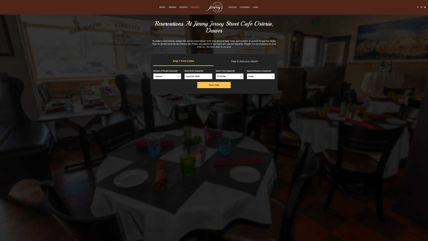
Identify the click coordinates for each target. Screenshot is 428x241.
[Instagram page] (421, 7)
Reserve (195, 7)
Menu (162, 7)
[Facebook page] (418, 7)
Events (183, 7)
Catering (245, 7)
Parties (232, 7)
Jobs (255, 7)
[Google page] (425, 7)
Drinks (172, 7)
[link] (214, 7)
